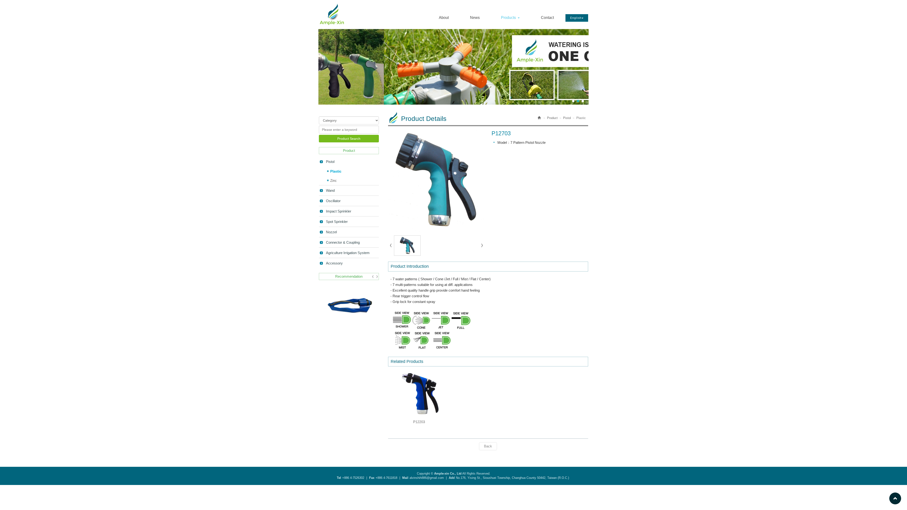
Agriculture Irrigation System (348, 253)
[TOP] (895, 498)
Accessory (334, 263)
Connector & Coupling (343, 242)
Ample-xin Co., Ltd (332, 14)
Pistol (330, 162)
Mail (405, 478)
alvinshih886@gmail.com (427, 478)
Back (488, 446)
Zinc (333, 180)
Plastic (335, 171)
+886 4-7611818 (386, 478)
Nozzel (331, 232)
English (576, 18)
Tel (339, 478)
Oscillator (333, 201)
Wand (330, 190)
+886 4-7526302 (353, 478)
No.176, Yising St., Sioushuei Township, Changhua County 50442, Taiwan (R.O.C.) (512, 478)
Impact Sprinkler (338, 211)
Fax (371, 478)
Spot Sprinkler (337, 222)
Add (452, 478)
